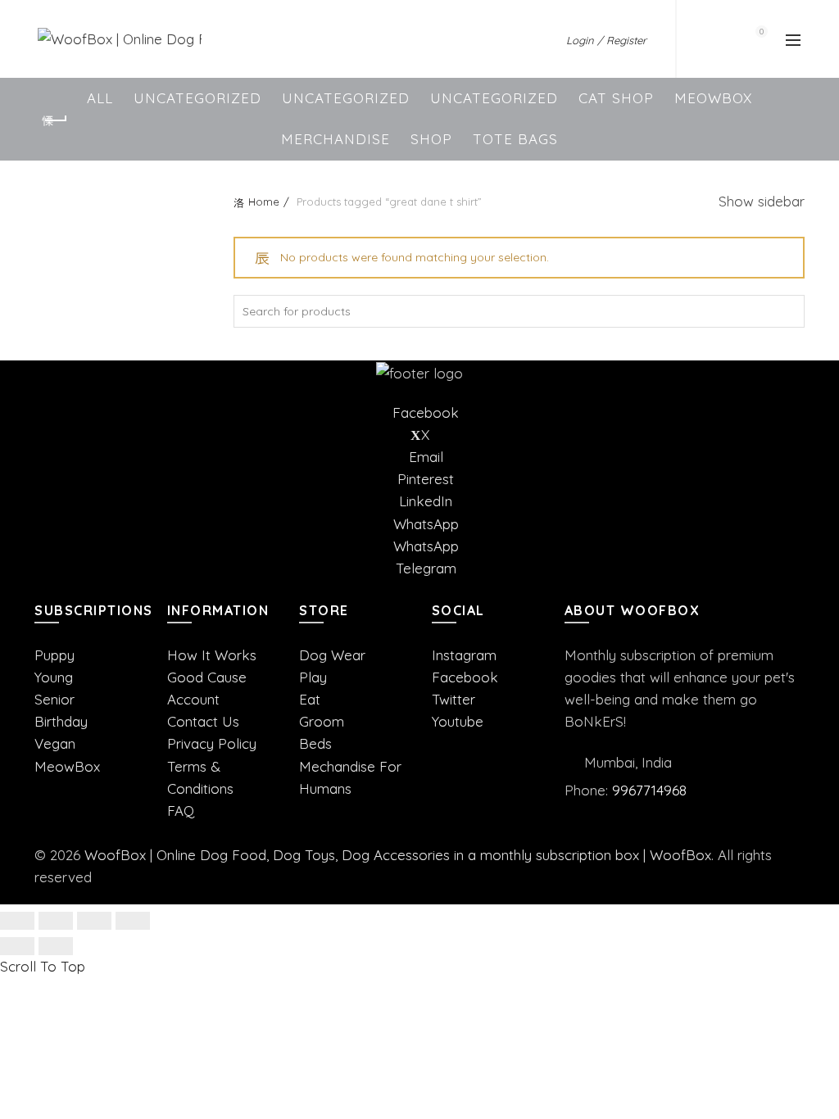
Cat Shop (616, 97)
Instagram (464, 655)
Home (263, 201)
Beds (315, 743)
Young (53, 677)
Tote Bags (515, 138)
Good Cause (207, 677)
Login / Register (606, 40)
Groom (321, 721)
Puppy (54, 655)
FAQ (180, 810)
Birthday (61, 721)
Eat (309, 699)
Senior (54, 699)
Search (788, 311)
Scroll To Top (42, 966)
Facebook (465, 677)
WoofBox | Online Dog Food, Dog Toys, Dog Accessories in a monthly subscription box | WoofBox (397, 854)
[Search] (714, 39)
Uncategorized (197, 97)
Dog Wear (332, 655)
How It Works (211, 655)
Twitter (453, 699)
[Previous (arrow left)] (17, 946)
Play (313, 677)
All (100, 97)
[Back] (54, 120)
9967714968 (649, 790)
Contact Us (203, 721)
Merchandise (335, 138)
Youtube (457, 721)
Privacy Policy (211, 743)
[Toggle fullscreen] (94, 921)
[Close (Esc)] (17, 921)
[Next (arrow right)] (56, 946)
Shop (431, 138)
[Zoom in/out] (133, 921)
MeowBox (713, 97)
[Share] (56, 921)
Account (193, 699)
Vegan (54, 743)
